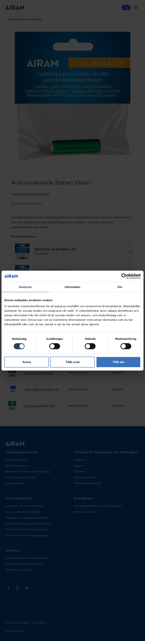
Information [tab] (72, 286)
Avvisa (26, 362)
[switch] (54, 346)
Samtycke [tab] (25, 286)
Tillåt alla (118, 362)
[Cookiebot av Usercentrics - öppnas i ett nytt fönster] (124, 276)
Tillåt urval (72, 362)
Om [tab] (119, 286)
